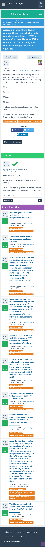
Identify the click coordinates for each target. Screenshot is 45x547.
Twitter (30, 130)
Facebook (18, 130)
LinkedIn (24, 134)
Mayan (14, 225)
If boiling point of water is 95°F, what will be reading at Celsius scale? (21, 396)
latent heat (37, 121)
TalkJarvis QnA (15, 3)
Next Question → (34, 57)
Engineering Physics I (22, 70)
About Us (8, 532)
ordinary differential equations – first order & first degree (21, 493)
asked (4, 70)
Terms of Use (9, 537)
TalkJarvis (16, 541)
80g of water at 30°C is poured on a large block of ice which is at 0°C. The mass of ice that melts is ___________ (21, 420)
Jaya (20, 486)
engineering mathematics (17, 489)
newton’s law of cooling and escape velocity (20, 497)
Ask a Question (19, 14)
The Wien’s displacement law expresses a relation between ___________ (20, 239)
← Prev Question (10, 57)
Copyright (19, 532)
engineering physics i (10, 121)
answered (5, 169)
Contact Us (22, 537)
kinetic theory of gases (25, 121)
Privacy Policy (32, 532)
